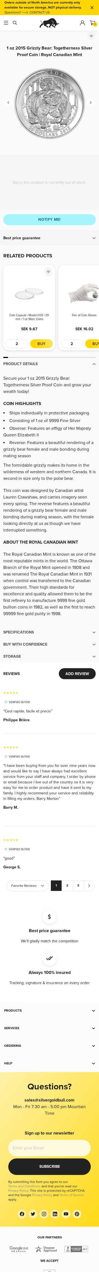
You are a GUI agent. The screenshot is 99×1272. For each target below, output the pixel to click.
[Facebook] (22, 1214)
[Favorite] (91, 36)
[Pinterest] (77, 1214)
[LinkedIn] (55, 1214)
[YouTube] (66, 1214)
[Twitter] (33, 1214)
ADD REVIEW (77, 673)
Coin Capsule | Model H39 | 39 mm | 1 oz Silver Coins (29, 317)
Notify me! (49, 219)
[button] (49, 238)
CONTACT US (40, 12)
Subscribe (49, 1166)
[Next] (91, 102)
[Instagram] (44, 1214)
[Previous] (8, 102)
